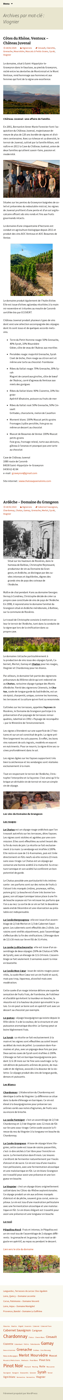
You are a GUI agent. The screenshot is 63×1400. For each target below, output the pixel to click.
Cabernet (36, 1326)
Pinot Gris (44, 1360)
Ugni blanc (9, 1376)
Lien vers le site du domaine (18, 1249)
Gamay (27, 510)
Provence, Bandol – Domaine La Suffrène (22, 1311)
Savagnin (15, 1373)
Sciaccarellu (24, 1373)
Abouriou (6, 1326)
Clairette (51, 47)
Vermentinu (30, 1377)
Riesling (35, 1367)
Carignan (37, 1330)
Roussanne (50, 1367)
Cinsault (41, 47)
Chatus (19, 510)
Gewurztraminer (9, 1350)
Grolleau (36, 1350)
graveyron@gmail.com (24, 473)
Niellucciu (24, 1360)
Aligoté (20, 1326)
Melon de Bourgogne (10, 1356)
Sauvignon (7, 1373)
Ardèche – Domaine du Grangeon (30, 502)
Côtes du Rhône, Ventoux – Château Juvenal (25, 40)
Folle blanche (35, 1344)
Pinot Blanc (34, 1360)
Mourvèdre (19, 51)
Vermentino (21, 1377)
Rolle (42, 1366)
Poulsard (27, 1367)
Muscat (53, 1355)
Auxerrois (28, 1326)
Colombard (18, 1344)
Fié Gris (26, 1344)
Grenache (8, 51)
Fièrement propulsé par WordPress (20, 1393)
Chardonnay (9, 510)
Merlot (45, 510)
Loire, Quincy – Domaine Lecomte (19, 1296)
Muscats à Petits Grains (37, 51)
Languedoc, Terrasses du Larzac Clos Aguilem (25, 1291)
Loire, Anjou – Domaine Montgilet (19, 1306)
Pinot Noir (13, 1366)
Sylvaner (33, 1373)
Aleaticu (14, 1326)
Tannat (50, 1373)
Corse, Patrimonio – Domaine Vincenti (21, 1301)
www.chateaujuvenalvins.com (35, 481)
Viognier (7, 54)
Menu (6, 3)
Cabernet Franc (46, 1326)
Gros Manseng (46, 1350)
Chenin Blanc (40, 1337)
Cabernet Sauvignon (47, 506)
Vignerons (27, 47)
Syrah (52, 51)
